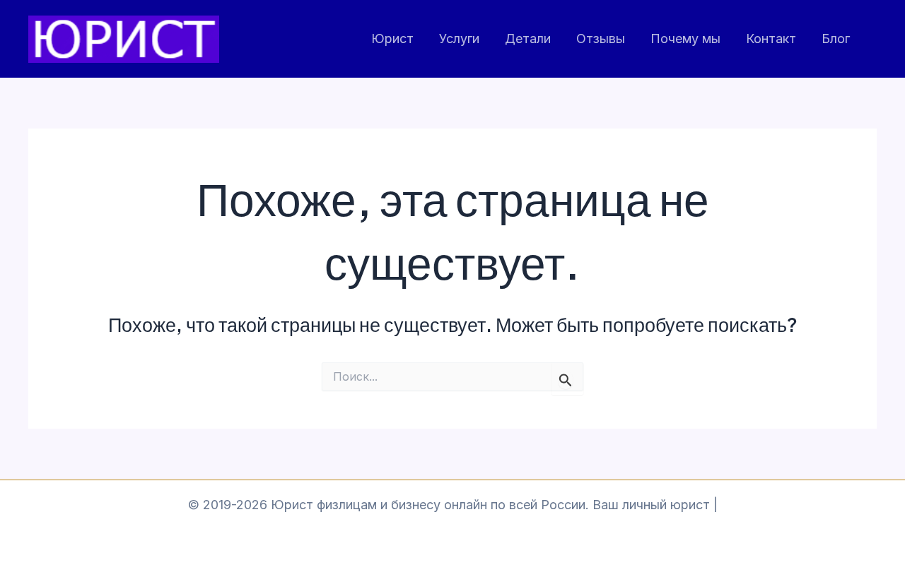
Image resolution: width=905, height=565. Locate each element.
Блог (836, 38)
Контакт (771, 38)
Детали (528, 38)
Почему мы (685, 38)
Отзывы (600, 38)
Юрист (392, 38)
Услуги (459, 38)
